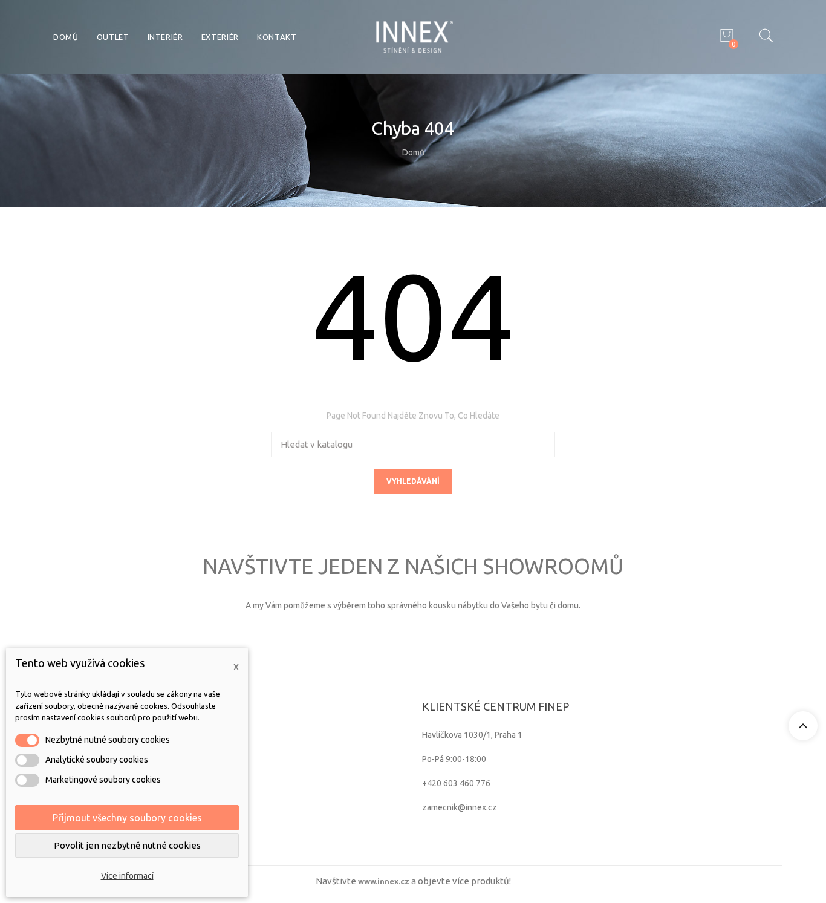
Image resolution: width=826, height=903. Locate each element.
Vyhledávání (413, 481)
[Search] (766, 37)
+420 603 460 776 (456, 783)
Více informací (127, 876)
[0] (725, 37)
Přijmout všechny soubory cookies (127, 817)
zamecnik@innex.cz (459, 807)
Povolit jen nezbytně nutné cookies (127, 845)
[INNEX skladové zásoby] (413, 36)
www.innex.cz (383, 881)
